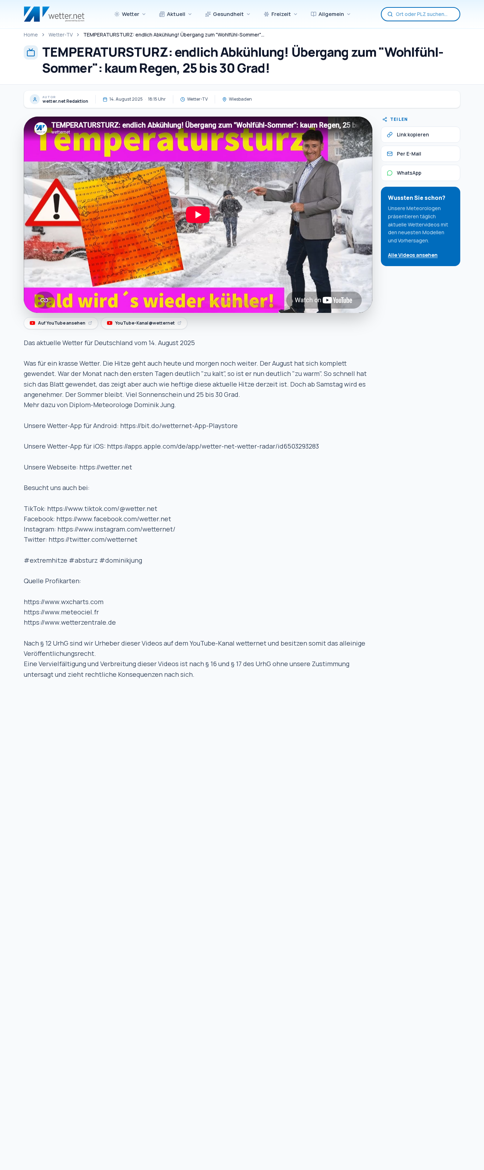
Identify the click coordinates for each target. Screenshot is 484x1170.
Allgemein (331, 14)
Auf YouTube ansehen (63, 324)
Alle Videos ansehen (413, 255)
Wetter (130, 14)
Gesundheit (228, 14)
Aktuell (176, 14)
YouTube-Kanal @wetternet (145, 324)
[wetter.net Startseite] (54, 14)
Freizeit (281, 14)
